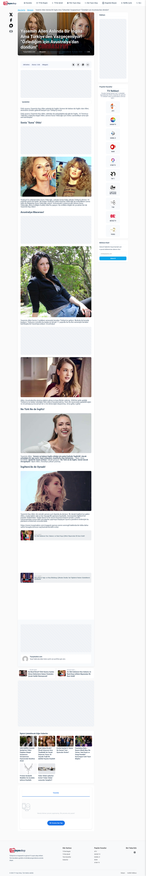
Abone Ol (113, 258)
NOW (95, 860)
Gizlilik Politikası (132, 873)
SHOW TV (97, 854)
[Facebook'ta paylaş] (11, 20)
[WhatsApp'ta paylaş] (11, 26)
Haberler (65, 860)
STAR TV (97, 862)
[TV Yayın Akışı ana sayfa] (17, 850)
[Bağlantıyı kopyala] (11, 31)
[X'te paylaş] (11, 14)
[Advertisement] (56, 84)
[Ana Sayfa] (10, 3)
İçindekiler (26, 102)
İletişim (123, 873)
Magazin (30, 10)
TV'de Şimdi (66, 854)
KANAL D (97, 857)
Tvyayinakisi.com (29, 52)
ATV (95, 851)
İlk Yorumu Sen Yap (56, 823)
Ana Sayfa (21, 10)
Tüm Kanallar (67, 857)
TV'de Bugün (67, 851)
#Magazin (45, 64)
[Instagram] (135, 852)
